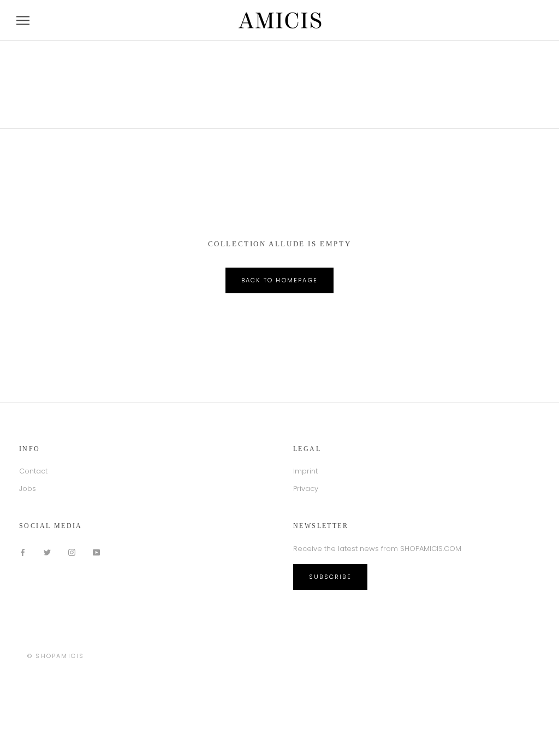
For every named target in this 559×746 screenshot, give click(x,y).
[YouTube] (96, 552)
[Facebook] (22, 552)
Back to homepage (279, 280)
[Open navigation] (22, 20)
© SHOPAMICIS (55, 656)
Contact (33, 471)
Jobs (27, 488)
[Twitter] (47, 552)
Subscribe (330, 576)
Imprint (305, 471)
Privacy (305, 488)
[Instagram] (71, 552)
